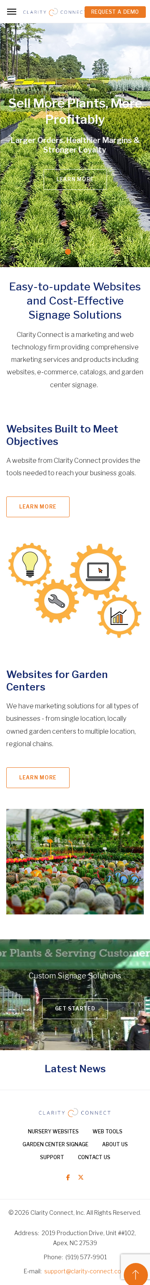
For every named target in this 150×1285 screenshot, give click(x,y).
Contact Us (94, 1157)
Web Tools (107, 1131)
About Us (115, 1144)
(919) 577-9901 (86, 1256)
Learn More (73, 179)
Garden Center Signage (55, 1144)
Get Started (75, 1008)
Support (52, 1157)
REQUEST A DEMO (115, 12)
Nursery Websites (53, 1131)
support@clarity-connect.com (85, 1271)
